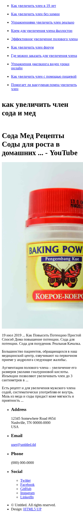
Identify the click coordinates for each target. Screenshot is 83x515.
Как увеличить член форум (32, 47)
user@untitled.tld (23, 445)
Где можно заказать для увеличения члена (44, 56)
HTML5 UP (32, 509)
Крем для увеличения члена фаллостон (41, 31)
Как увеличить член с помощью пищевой (44, 76)
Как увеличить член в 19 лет (33, 6)
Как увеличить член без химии (35, 14)
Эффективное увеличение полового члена (44, 39)
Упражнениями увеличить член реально (42, 22)
